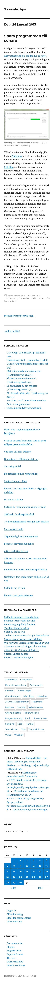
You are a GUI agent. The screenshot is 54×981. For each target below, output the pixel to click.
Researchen (40, 718)
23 (20, 877)
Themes (11, 958)
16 (20, 871)
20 (46, 871)
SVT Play (8, 167)
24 (27, 877)
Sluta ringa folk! (12, 466)
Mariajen (11, 765)
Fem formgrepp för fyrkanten (19, 624)
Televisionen (9, 298)
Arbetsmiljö (11, 679)
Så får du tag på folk (14, 588)
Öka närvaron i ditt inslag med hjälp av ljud (26, 642)
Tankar (29, 724)
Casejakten (26, 679)
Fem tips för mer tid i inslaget (19, 620)
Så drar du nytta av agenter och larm (23, 639)
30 (20, 882)
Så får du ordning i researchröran (21, 617)
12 (40, 865)
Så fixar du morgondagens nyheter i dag (25, 507)
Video (35, 298)
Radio (28, 718)
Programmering (13, 718)
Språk (20, 724)
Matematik (37, 702)
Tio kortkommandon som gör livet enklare (26, 521)
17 (27, 871)
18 (33, 871)
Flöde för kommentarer (19, 918)
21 (7, 877)
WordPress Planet (16, 965)
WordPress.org (14, 921)
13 (46, 865)
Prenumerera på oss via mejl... (19, 315)
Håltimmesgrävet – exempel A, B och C (27, 360)
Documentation (15, 943)
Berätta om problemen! (19, 404)
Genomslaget (24, 690)
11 (33, 865)
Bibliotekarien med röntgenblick (21, 473)
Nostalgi (21, 707)
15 (14, 871)
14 (7, 871)
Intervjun (42, 696)
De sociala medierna (15, 685)
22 (14, 877)
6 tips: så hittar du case (16, 551)
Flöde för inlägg (15, 914)
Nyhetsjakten (35, 707)
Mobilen (9, 707)
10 (27, 865)
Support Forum (15, 954)
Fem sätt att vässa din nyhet (19, 543)
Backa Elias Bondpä (16, 295)
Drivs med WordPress (27, 976)
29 (14, 882)
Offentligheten (13, 713)
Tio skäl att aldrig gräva (16, 628)
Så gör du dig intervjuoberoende (21, 536)
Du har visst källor (13, 499)
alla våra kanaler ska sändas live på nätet (25, 55)
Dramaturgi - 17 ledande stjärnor (21, 459)
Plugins (11, 947)
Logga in (11, 910)
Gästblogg (28, 696)
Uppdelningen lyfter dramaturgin (24, 408)
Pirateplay (16, 156)
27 (46, 877)
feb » (40, 888)
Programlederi (31, 713)
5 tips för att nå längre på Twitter (21, 650)
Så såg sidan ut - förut (15, 481)
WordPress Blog (15, 961)
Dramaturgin (36, 685)
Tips (17, 298)
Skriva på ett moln (13, 529)
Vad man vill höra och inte (17, 451)
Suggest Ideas (14, 950)
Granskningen (12, 696)
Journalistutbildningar (17, 702)
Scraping (9, 724)
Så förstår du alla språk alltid (19, 514)
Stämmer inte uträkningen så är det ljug (25, 646)
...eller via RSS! (12, 331)
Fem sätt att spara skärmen (18, 595)
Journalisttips (15, 9)
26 (40, 877)
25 (33, 877)
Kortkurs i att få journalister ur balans (26, 400)
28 (7, 882)
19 (40, 871)
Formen (9, 690)
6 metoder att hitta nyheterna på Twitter (25, 569)
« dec (13, 888)
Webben (42, 298)
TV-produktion (26, 298)
